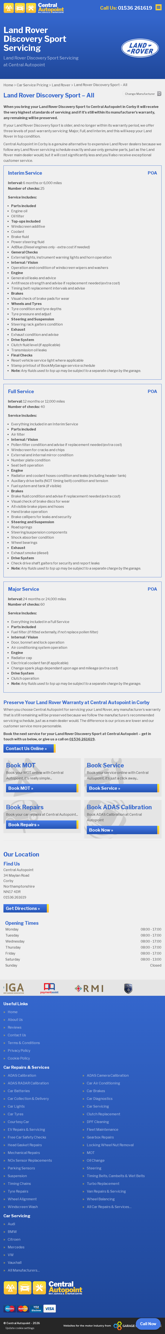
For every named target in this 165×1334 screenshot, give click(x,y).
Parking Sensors (21, 1168)
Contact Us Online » (26, 748)
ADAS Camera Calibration (108, 1075)
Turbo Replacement (103, 1183)
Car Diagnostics (100, 1099)
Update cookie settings (20, 1328)
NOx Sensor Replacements (30, 1160)
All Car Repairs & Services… (109, 1207)
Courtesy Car (18, 1122)
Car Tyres (15, 1114)
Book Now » (101, 830)
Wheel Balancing (101, 1199)
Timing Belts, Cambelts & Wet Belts (116, 1176)
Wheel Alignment (22, 1199)
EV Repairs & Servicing (26, 1129)
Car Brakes (96, 1091)
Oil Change (96, 1160)
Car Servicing (98, 1106)
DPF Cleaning (98, 1122)
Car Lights (16, 1106)
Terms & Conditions (24, 1043)
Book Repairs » (24, 824)
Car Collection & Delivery (28, 1099)
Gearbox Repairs (100, 1137)
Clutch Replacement (103, 1114)
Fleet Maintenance (102, 1129)
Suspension (17, 1176)
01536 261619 (126, 8)
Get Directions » (23, 908)
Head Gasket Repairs (25, 1145)
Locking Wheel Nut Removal (110, 1145)
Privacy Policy (19, 1050)
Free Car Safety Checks (27, 1137)
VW (11, 1255)
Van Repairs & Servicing (106, 1191)
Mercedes (16, 1247)
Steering (94, 1168)
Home (13, 1012)
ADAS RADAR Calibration (28, 1083)
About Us (15, 1020)
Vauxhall (14, 1262)
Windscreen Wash (23, 1207)
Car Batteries (19, 1091)
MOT (91, 1153)
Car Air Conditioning (103, 1083)
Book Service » (104, 788)
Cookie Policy (19, 1058)
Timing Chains (19, 1183)
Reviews (14, 1027)
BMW (12, 1232)
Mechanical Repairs (24, 1153)
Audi (11, 1224)
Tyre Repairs (18, 1191)
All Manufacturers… (24, 1270)
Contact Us (17, 1035)
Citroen (14, 1239)
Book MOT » (20, 788)
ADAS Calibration (22, 1075)
